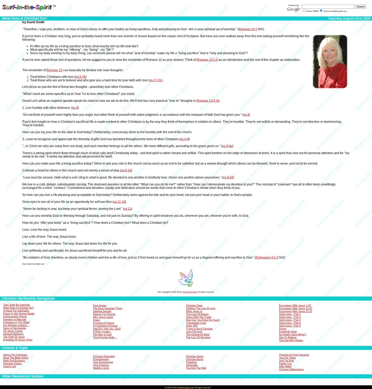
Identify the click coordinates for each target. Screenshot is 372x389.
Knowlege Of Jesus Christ (17, 339)
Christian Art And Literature (294, 354)
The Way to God (102, 334)
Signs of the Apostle (14, 328)
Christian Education (104, 356)
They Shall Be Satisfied (16, 304)
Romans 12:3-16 (207, 100)
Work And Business (14, 360)
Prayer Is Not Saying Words (18, 313)
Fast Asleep (99, 305)
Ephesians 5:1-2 (267, 257)
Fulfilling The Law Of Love (200, 308)
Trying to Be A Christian (199, 328)
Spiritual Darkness (13, 333)
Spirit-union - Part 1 (290, 314)
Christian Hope (194, 305)
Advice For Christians (15, 354)
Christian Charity (12, 363)
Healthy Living (101, 368)
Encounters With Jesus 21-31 (295, 311)
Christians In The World (16, 322)
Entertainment (101, 359)
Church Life (9, 366)
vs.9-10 (126, 170)
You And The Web (196, 368)
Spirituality (192, 365)
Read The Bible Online (15, 357)
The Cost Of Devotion (198, 337)
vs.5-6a (227, 146)
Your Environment (103, 362)
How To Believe (287, 337)
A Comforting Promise (105, 325)
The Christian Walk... (105, 337)
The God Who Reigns (291, 340)
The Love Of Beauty (197, 314)
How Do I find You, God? (107, 328)
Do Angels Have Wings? (292, 334)
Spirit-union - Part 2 (290, 317)
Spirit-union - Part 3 (290, 320)
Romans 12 (54, 70)
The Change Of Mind (197, 334)
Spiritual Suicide (102, 311)
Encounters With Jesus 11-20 (295, 308)
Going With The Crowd (198, 317)
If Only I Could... (102, 331)
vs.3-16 (80, 76)
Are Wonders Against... (16, 325)
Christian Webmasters (291, 369)
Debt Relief (285, 366)
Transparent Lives (196, 322)
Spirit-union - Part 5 (290, 325)
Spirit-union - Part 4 (290, 322)
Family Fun (285, 363)
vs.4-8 (184, 139)
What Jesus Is (194, 311)
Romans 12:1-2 (207, 59)
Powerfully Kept (288, 331)
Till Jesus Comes (13, 331)
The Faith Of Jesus (14, 336)
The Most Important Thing (107, 308)
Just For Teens (287, 357)
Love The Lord (194, 331)
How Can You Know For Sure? (203, 320)
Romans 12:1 (248, 29)
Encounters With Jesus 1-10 (295, 305)
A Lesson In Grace (103, 322)
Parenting (191, 362)
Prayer (282, 328)
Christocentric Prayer (15, 316)
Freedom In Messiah (14, 319)
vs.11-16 (119, 201)
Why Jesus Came (103, 317)
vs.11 (127, 208)
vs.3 (75, 107)
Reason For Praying (104, 314)
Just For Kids (286, 360)
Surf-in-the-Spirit (190, 292)
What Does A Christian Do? (18, 307)
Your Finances (101, 365)
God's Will (191, 325)
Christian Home (194, 356)
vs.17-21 (155, 80)
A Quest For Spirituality (16, 310)
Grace (96, 320)
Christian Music (194, 359)
